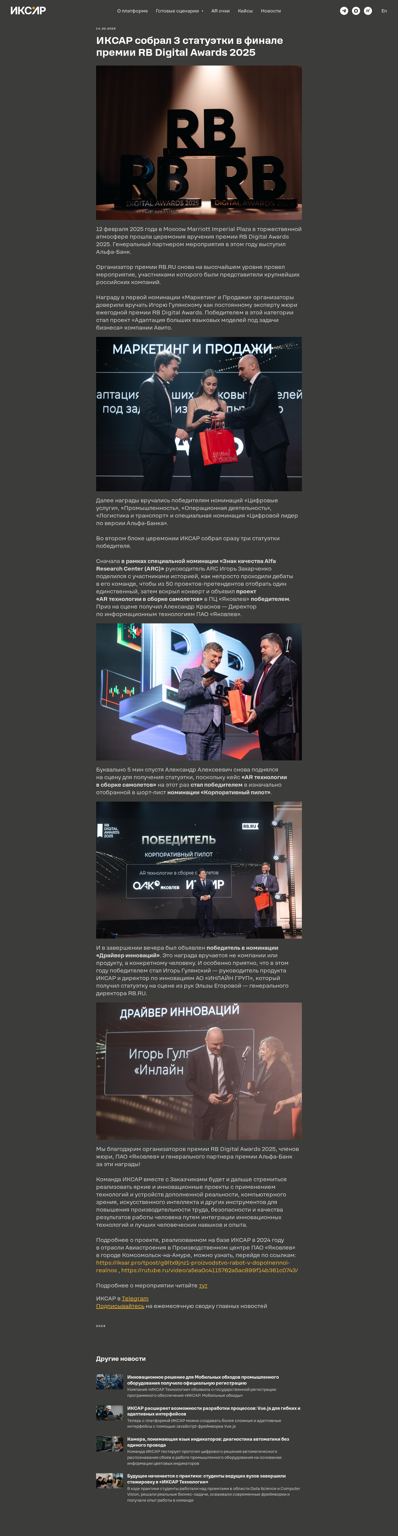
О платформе (132, 11)
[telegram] (344, 11)
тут (203, 1285)
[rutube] (368, 11)
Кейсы (245, 11)
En (384, 11)
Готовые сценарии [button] (178, 11)
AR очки (220, 11)
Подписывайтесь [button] (120, 1306)
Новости (271, 11)
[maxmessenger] (356, 11)
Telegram (135, 1298)
